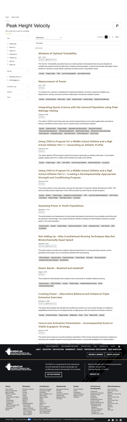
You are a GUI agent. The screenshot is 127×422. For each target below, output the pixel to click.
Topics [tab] (9, 97)
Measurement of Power (52, 81)
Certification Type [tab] (11, 86)
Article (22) (13, 44)
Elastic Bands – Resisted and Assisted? (61, 268)
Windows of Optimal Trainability (57, 53)
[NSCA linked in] (121, 420)
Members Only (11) (16, 77)
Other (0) (12, 51)
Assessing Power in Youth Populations (61, 205)
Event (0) (12, 47)
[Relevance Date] (48, 38)
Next (118, 37)
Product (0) (13, 58)
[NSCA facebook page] (113, 420)
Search (7, 21)
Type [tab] (8, 38)
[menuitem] (37, 349)
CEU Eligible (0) (14, 80)
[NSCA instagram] (117, 420)
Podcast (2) (13, 54)
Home (7, 17)
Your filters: (39, 43)
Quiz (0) (12, 61)
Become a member (96, 355)
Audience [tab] (9, 92)
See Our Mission (53, 374)
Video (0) (12, 65)
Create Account (113, 355)
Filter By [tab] (9, 71)
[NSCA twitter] (109, 420)
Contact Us (94, 374)
